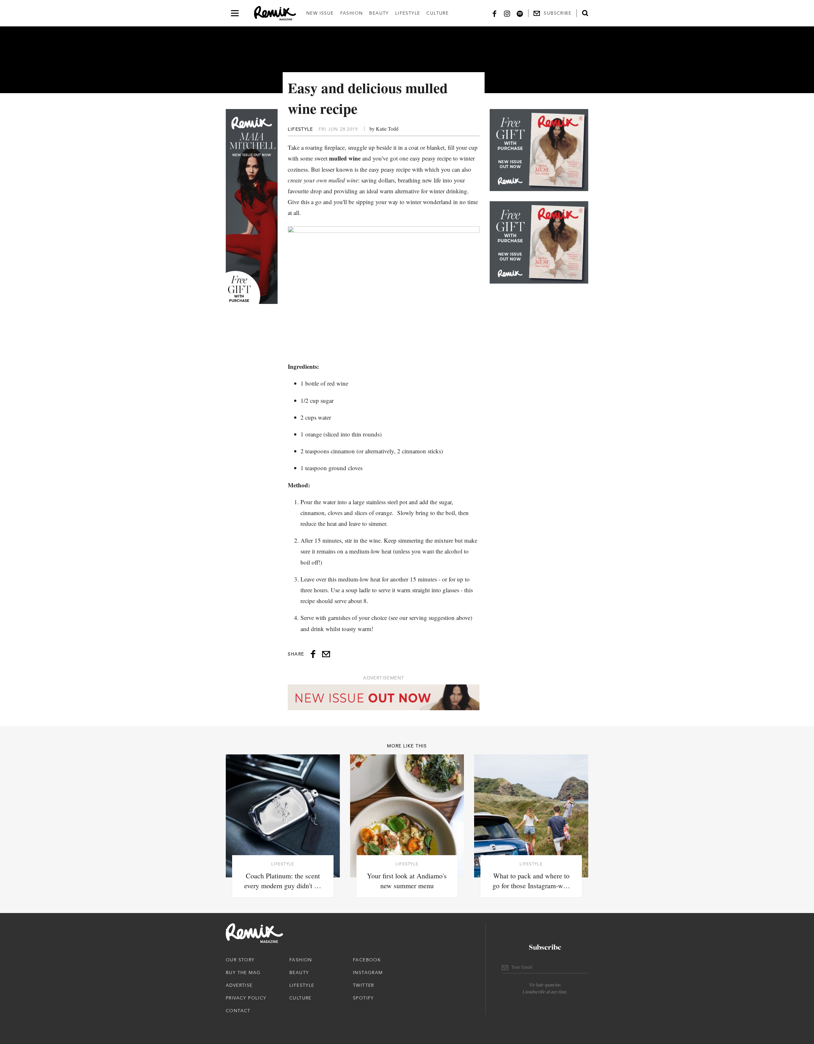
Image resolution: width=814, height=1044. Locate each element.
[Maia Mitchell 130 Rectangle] (539, 150)
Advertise (239, 985)
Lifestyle (407, 13)
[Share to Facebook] (313, 654)
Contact (238, 1010)
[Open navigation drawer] (235, 13)
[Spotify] (520, 13)
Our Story (240, 960)
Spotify (363, 998)
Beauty (379, 13)
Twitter (363, 985)
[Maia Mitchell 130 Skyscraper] (252, 206)
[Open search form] (585, 13)
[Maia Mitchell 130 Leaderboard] (383, 697)
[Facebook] (494, 13)
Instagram (368, 972)
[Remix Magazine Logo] (275, 13)
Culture (437, 13)
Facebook (367, 960)
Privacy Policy (246, 998)
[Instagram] (507, 13)
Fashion (351, 13)
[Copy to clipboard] (326, 654)
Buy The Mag (243, 972)
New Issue (320, 13)
